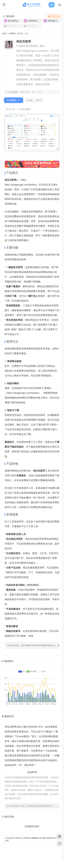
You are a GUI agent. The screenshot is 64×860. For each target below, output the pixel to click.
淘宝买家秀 (11, 179)
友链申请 (50, 838)
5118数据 (46, 731)
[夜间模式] (60, 844)
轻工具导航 (24, 838)
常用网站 (12, 33)
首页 (5, 33)
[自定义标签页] (60, 836)
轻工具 (20, 33)
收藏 (30, 100)
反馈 (40, 100)
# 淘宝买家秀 (25, 109)
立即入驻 (55, 16)
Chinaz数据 (22, 736)
